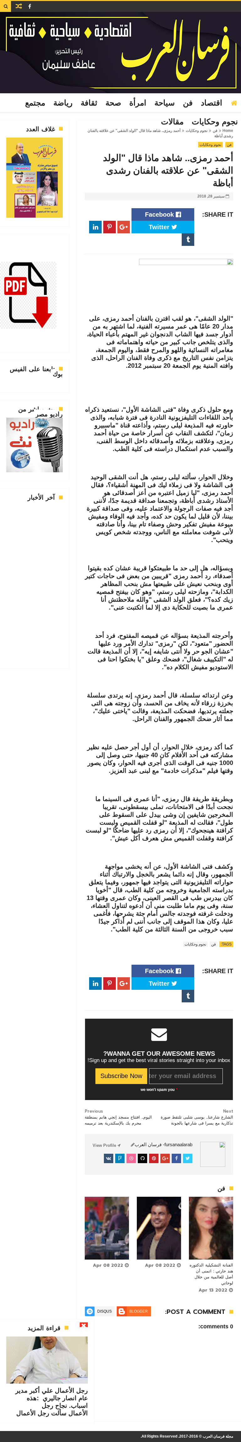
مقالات (172, 122)
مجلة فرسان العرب (218, 1436)
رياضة (62, 103)
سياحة (164, 103)
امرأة (137, 103)
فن (188, 103)
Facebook (160, 214)
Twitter (160, 227)
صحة (113, 103)
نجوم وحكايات (215, 122)
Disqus (104, 1311)
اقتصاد (211, 103)
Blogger (138, 1311)
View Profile (105, 1145)
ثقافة (89, 103)
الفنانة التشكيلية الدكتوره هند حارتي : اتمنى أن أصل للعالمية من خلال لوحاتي (211, 1274)
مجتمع (35, 103)
